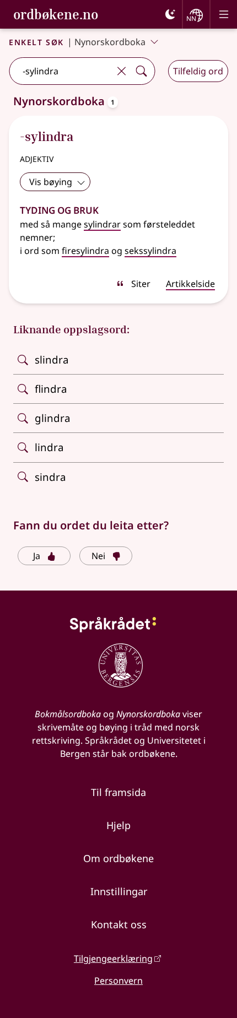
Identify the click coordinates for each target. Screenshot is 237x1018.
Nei (98, 556)
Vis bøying (50, 182)
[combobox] (60, 71)
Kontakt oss (119, 924)
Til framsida (118, 792)
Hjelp (118, 825)
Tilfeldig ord (198, 71)
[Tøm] (121, 71)
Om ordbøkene (118, 858)
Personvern (118, 980)
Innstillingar (118, 891)
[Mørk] (170, 14)
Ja (36, 556)
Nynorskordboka (110, 42)
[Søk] (141, 71)
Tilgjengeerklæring (113, 958)
